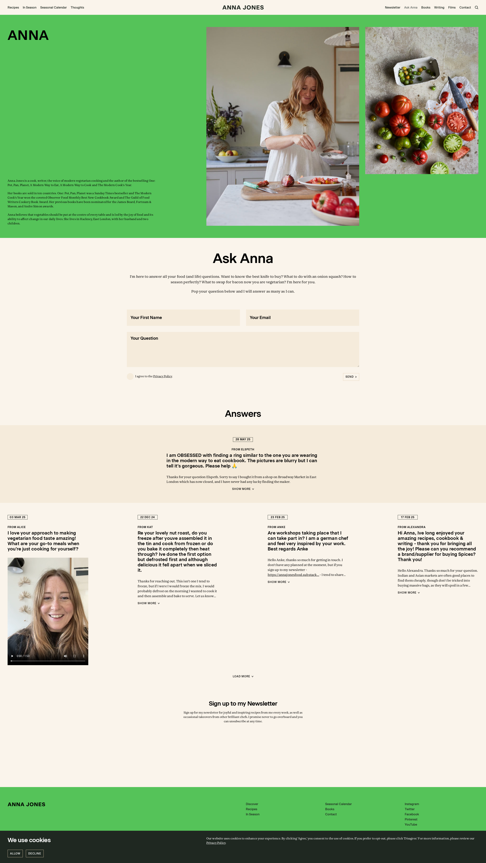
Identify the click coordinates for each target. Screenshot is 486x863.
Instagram (412, 804)
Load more (241, 676)
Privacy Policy (162, 376)
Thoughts (77, 7)
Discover (252, 804)
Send (350, 376)
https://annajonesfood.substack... (293, 575)
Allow (15, 853)
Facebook (412, 814)
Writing (439, 7)
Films (452, 7)
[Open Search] (476, 7)
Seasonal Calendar (53, 7)
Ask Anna (410, 7)
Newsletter (392, 7)
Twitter (410, 809)
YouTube (411, 824)
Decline (34, 853)
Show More (241, 489)
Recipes (13, 7)
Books (425, 7)
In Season (29, 7)
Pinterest (411, 819)
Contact (465, 7)
